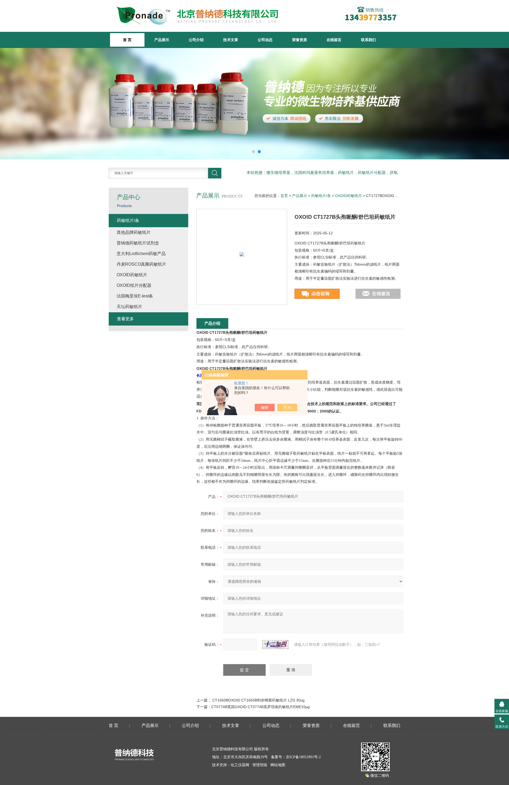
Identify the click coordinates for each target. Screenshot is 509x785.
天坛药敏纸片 (129, 306)
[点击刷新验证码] (275, 644)
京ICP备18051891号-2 (303, 757)
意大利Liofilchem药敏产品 (141, 253)
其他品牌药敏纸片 (134, 232)
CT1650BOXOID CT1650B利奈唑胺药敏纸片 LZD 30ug (258, 700)
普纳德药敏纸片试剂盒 (138, 243)
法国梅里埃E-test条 (135, 296)
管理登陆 (259, 765)
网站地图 (277, 765)
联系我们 (368, 40)
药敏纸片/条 (321, 196)
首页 (284, 196)
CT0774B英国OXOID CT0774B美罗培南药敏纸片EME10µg (260, 707)
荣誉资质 (299, 40)
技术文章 (230, 40)
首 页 (113, 725)
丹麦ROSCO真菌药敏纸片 (141, 264)
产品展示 (161, 40)
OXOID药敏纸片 (348, 196)
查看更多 (125, 319)
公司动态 (265, 40)
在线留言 (334, 40)
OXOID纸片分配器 (134, 285)
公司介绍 (196, 40)
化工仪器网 (240, 765)
